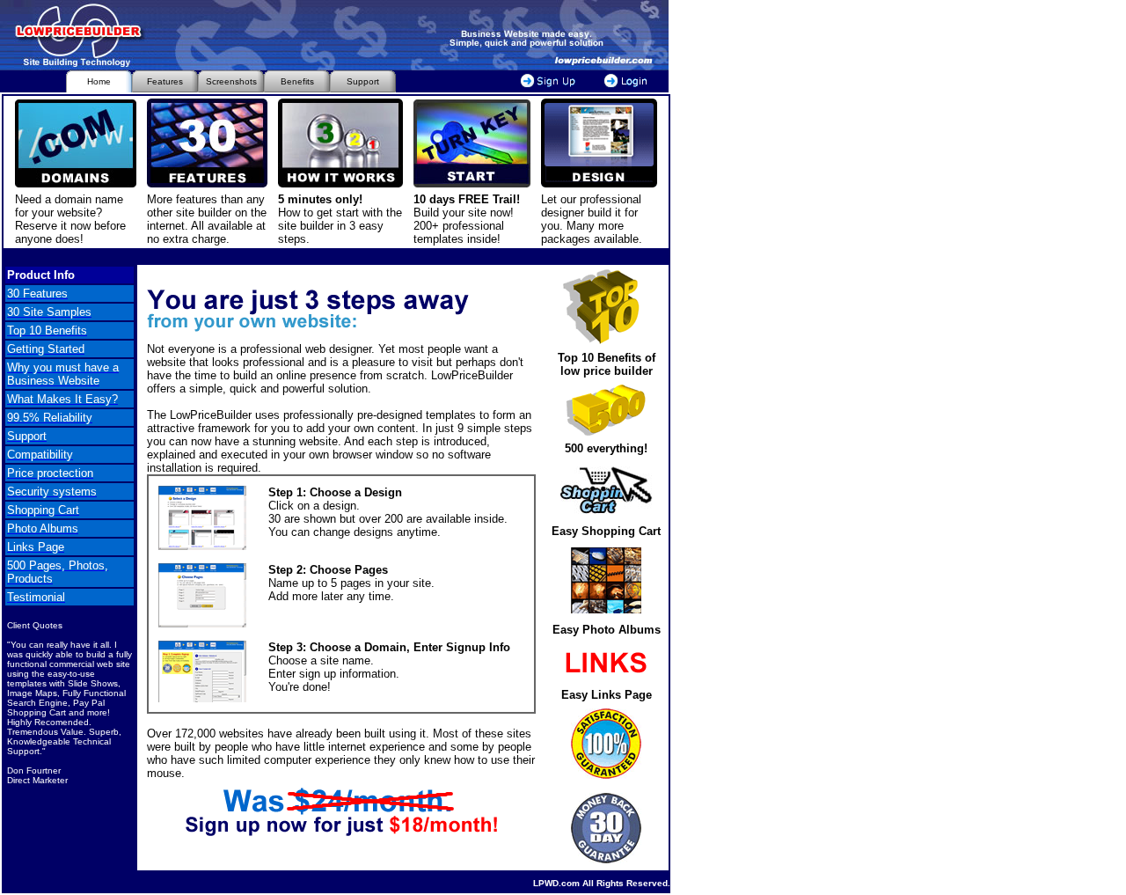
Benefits (297, 81)
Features (165, 81)
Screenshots (231, 81)
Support (363, 81)
